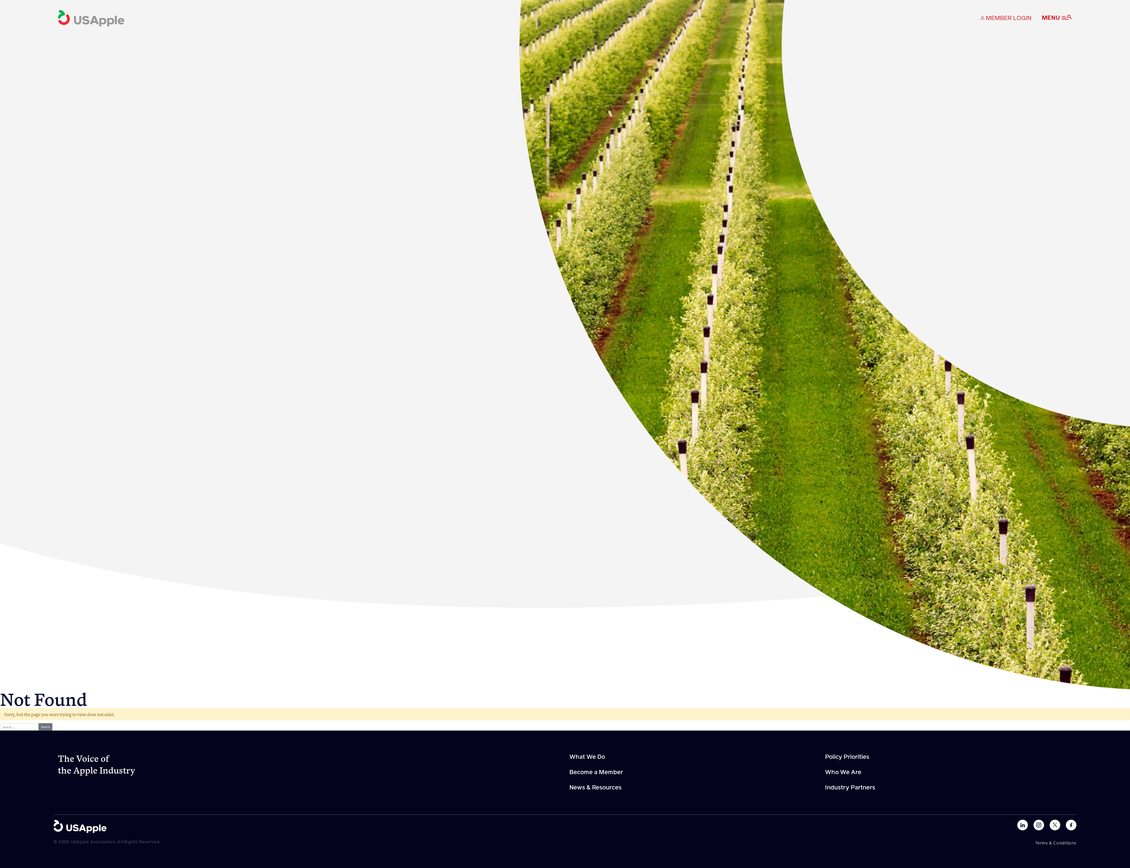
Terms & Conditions (1055, 843)
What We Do (587, 757)
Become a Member (596, 772)
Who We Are (843, 772)
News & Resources (595, 788)
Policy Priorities (847, 757)
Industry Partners (850, 788)
